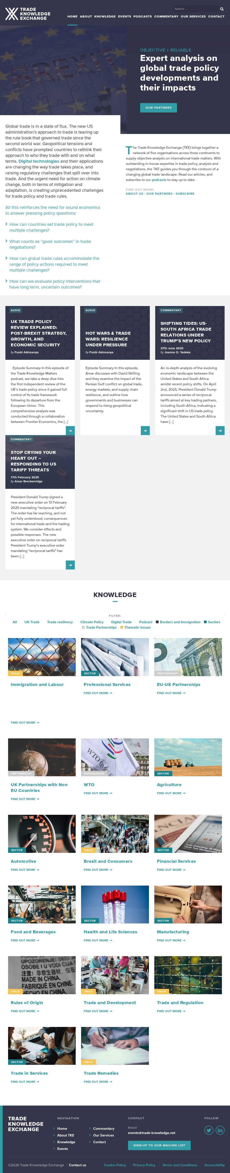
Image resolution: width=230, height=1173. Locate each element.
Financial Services (176, 861)
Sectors (214, 622)
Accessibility (214, 1165)
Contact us (77, 1165)
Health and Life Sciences (110, 931)
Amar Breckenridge (28, 481)
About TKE (65, 1135)
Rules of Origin (27, 1002)
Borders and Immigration (180, 622)
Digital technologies (39, 161)
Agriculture (169, 784)
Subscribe (185, 193)
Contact (216, 16)
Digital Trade (121, 622)
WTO (89, 784)
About (86, 16)
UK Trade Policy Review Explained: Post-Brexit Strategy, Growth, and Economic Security (39, 333)
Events (124, 16)
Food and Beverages (33, 931)
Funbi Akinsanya (27, 352)
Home (72, 16)
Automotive (23, 861)
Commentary (166, 16)
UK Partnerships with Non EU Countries (39, 787)
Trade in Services (29, 1073)
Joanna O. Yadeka (177, 352)
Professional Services (107, 684)
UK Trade (32, 622)
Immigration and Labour (37, 684)
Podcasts (142, 16)
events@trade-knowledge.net (151, 1133)
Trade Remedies (101, 1073)
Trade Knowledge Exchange (26, 1123)
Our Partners (159, 107)
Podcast (145, 622)
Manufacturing (173, 931)
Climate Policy (92, 622)
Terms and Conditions (179, 1165)
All (15, 622)
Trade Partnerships (101, 627)
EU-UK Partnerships (179, 684)
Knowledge (105, 16)
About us (134, 193)
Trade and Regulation (180, 1002)
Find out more (23, 722)
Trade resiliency (60, 622)
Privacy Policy (144, 1165)
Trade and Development (110, 1002)
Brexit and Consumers (108, 861)
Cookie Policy (115, 1165)
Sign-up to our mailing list (159, 1145)
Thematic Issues (137, 627)
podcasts (159, 180)
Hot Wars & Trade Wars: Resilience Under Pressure (108, 339)
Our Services (193, 16)
